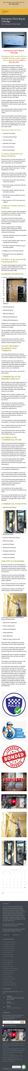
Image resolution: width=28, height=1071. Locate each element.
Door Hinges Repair (8, 962)
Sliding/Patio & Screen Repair (11, 968)
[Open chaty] (24, 1067)
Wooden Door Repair (8, 966)
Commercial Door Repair (10, 136)
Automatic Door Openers (9, 978)
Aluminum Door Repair (9, 950)
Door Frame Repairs (8, 146)
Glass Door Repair (8, 952)
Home (2, 24)
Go (22, 1022)
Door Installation (7, 964)
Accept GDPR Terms (10, 1025)
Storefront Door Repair (9, 948)
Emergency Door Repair (9, 946)
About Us (6, 934)
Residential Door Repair (9, 944)
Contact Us (16, 934)
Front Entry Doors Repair (9, 983)
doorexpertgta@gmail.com (14, 1008)
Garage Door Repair (8, 954)
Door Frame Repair (8, 976)
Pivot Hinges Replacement (10, 970)
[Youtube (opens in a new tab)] (14, 6)
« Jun (2, 893)
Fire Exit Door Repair (9, 972)
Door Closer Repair (8, 960)
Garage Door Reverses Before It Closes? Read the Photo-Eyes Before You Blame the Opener (14, 1045)
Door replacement (8, 974)
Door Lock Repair (8, 980)
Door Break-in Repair (8, 956)
